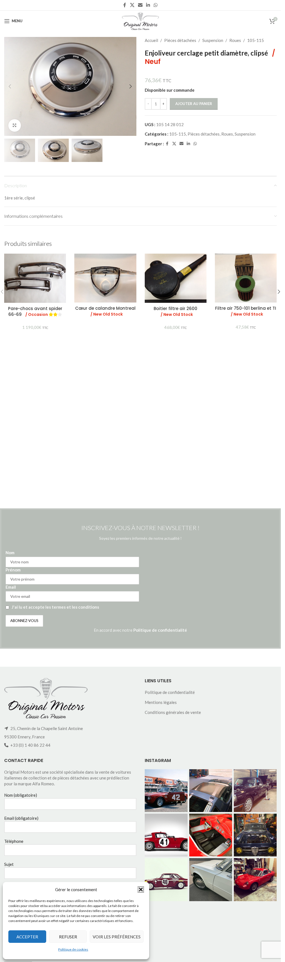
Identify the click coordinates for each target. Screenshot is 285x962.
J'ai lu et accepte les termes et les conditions (55, 606)
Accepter (27, 936)
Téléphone (13, 841)
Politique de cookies (73, 949)
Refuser (68, 936)
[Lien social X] (132, 5)
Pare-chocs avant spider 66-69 (35, 311)
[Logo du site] (140, 20)
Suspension (212, 40)
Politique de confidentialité (160, 630)
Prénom (13, 569)
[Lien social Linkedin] (148, 5)
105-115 (255, 40)
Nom (10, 552)
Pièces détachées (180, 40)
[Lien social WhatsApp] (155, 5)
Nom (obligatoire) (20, 795)
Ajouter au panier (193, 103)
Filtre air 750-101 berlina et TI (245, 311)
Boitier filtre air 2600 (175, 311)
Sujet (9, 864)
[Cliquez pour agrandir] (14, 125)
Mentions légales (161, 702)
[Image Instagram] (166, 790)
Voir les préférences (117, 936)
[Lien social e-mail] (140, 5)
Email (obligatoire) (21, 818)
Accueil (151, 40)
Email (11, 586)
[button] (141, 889)
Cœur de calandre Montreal (105, 311)
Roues (235, 40)
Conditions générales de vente (173, 712)
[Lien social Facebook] (124, 5)
